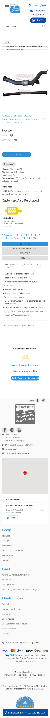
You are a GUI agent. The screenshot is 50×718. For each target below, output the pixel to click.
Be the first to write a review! (25, 378)
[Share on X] (43, 400)
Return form (25, 677)
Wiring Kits (6, 541)
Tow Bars (6, 536)
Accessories (7, 546)
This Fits (25, 257)
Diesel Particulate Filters (12, 551)
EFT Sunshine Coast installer (14, 624)
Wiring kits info (8, 585)
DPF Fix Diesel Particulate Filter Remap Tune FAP (13, 223)
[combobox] (20, 26)
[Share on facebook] (37, 400)
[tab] (25, 244)
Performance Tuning (11, 609)
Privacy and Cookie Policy (15, 675)
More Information (25, 248)
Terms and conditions (24, 672)
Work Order (7, 614)
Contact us (39, 10)
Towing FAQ (7, 580)
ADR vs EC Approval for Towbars (16, 575)
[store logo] (15, 8)
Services (5, 560)
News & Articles (9, 629)
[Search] (43, 26)
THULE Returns (36, 675)
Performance (7, 555)
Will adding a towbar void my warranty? (19, 590)
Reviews (25, 253)
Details (25, 244)
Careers (5, 634)
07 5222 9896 (38, 5)
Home (6, 42)
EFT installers (8, 619)
